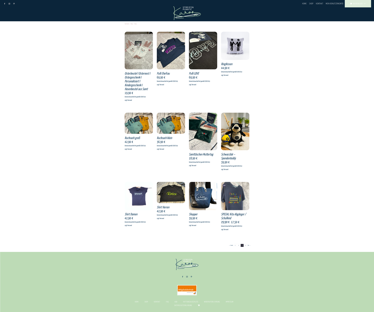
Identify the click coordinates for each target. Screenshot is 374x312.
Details (144, 51)
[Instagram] (187, 277)
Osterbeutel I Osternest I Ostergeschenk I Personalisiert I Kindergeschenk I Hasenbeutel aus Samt (137, 81)
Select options (135, 51)
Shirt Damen (131, 214)
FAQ (167, 302)
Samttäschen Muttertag (201, 154)
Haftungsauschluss (190, 302)
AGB (176, 302)
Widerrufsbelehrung (212, 302)
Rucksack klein (164, 138)
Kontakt (157, 302)
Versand (129, 100)
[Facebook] (182, 277)
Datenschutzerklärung (183, 305)
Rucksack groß (132, 138)
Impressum (229, 302)
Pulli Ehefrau (163, 73)
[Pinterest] (191, 277)
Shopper (193, 214)
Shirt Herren (163, 207)
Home (137, 302)
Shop (146, 302)
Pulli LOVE (194, 73)
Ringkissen (226, 64)
